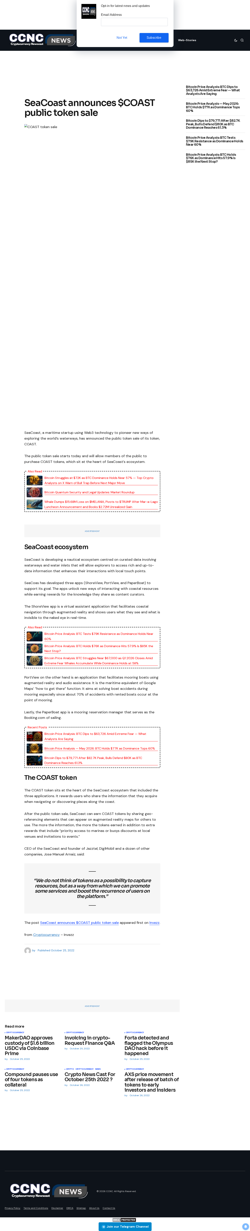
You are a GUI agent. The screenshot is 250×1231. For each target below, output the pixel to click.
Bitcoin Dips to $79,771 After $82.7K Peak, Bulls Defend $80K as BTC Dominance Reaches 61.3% (93, 760)
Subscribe (154, 37)
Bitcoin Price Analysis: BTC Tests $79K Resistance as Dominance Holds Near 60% (98, 636)
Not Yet (122, 37)
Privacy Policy (12, 1208)
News (98, 1069)
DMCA (69, 1208)
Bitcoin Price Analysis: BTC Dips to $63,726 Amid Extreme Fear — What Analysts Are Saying (95, 736)
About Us (94, 1208)
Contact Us (109, 1208)
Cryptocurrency (46, 934)
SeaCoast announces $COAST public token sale (79, 922)
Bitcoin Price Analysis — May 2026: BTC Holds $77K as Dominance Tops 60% (99, 748)
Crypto (70, 1069)
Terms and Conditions (36, 1208)
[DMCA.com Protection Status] (124, 1220)
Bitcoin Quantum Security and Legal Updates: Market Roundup (89, 492)
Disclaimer (57, 1208)
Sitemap (81, 1208)
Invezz (154, 922)
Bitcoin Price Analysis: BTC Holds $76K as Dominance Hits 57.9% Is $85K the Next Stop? (98, 648)
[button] (236, 40)
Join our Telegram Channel (128, 1226)
